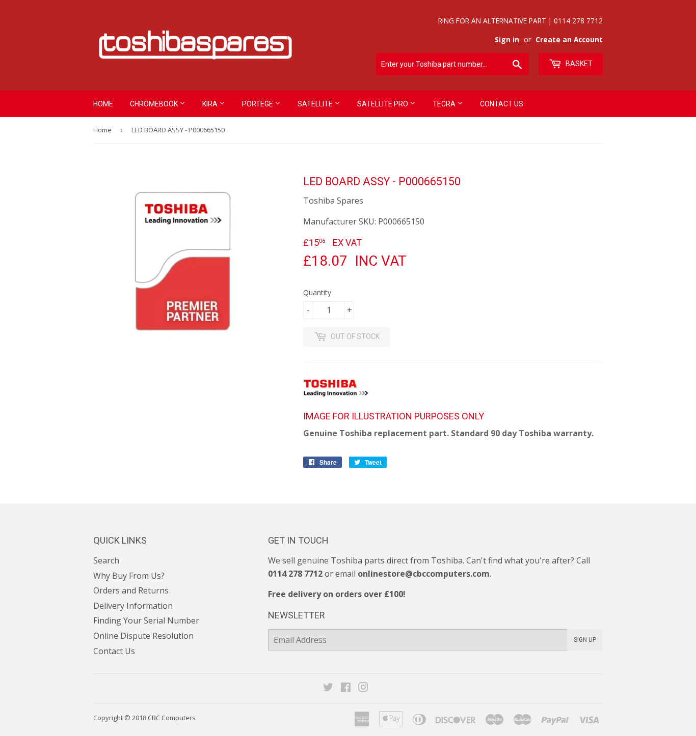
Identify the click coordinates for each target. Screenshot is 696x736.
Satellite (316, 104)
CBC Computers (172, 717)
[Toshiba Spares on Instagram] (363, 688)
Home (103, 104)
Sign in (507, 39)
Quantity (317, 292)
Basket (578, 64)
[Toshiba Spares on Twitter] (328, 688)
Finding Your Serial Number (146, 620)
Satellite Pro (383, 104)
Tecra (445, 104)
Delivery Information (133, 605)
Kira (210, 104)
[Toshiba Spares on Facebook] (345, 688)
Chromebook (154, 104)
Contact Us (501, 104)
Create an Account (569, 39)
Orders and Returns (131, 590)
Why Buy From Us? (129, 575)
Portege (258, 104)
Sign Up (585, 639)
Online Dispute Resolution (143, 635)
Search (106, 560)
